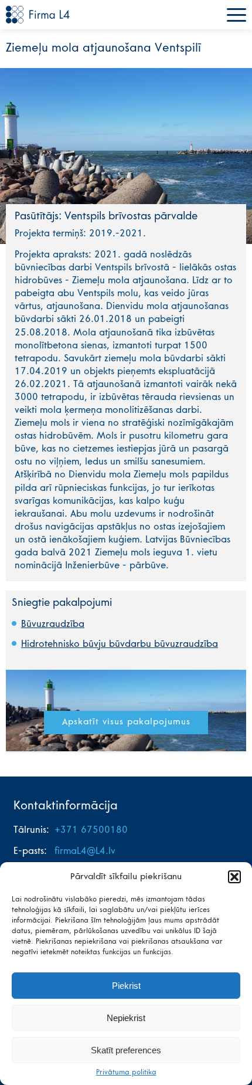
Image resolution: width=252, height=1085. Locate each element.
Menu (236, 15)
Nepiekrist (126, 1018)
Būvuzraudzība (52, 624)
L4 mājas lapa (38, 14)
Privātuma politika (126, 1072)
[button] (234, 877)
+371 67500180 (91, 830)
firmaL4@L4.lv (85, 851)
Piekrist (126, 986)
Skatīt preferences (126, 1050)
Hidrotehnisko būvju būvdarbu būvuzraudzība (119, 644)
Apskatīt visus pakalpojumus (126, 722)
